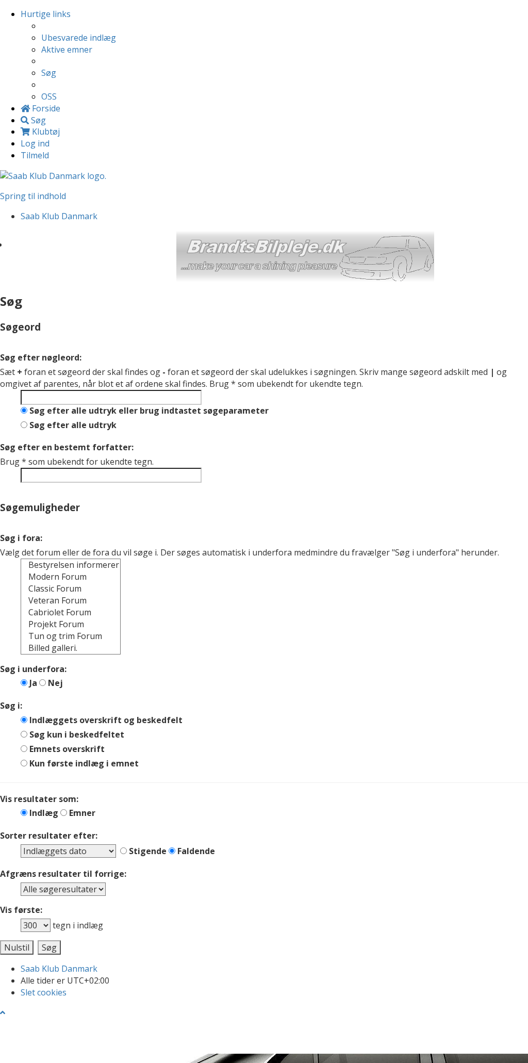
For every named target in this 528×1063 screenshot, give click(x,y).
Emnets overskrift (66, 749)
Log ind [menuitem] (35, 143)
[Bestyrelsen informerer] (70, 565)
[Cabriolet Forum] (70, 612)
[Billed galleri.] (70, 648)
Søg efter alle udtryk (72, 425)
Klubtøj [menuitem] (45, 131)
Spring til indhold (33, 196)
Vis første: (21, 909)
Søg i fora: (21, 538)
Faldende (195, 851)
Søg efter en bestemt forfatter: (67, 447)
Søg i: (11, 705)
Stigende (147, 851)
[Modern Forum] (70, 577)
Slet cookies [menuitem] (44, 992)
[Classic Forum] (70, 589)
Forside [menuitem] (45, 108)
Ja (32, 683)
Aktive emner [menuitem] (66, 49)
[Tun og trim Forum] (70, 636)
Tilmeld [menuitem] (35, 155)
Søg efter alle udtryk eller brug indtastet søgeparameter (148, 410)
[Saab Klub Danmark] (53, 175)
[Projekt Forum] (70, 624)
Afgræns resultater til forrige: (63, 873)
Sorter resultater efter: (48, 835)
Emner (81, 813)
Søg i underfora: (33, 669)
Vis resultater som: (39, 799)
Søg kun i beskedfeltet (75, 734)
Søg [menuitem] (48, 72)
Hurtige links (46, 14)
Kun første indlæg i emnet (83, 763)
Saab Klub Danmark (59, 968)
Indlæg (42, 813)
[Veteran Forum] (70, 601)
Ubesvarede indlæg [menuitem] (78, 37)
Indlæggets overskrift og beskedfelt (105, 720)
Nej (54, 683)
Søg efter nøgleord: (40, 357)
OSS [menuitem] (49, 96)
